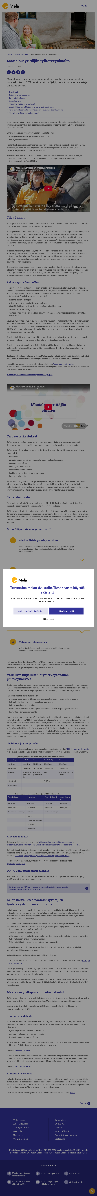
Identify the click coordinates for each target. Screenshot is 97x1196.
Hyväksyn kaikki (66, 611)
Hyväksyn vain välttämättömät (30, 611)
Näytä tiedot (48, 619)
